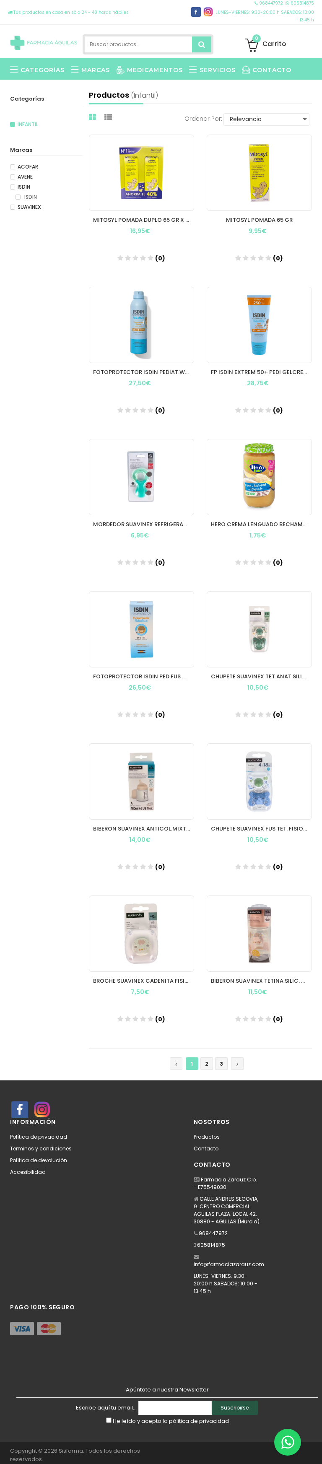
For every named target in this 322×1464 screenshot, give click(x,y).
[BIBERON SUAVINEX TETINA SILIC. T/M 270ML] (259, 933)
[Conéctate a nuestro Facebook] (196, 12)
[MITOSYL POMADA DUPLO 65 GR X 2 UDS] (141, 172)
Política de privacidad (38, 1136)
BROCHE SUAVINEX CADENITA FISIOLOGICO (143, 981)
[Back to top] (313, 1449)
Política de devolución (38, 1160)
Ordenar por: (203, 118)
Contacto (206, 1148)
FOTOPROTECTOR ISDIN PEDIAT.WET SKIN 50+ (143, 372)
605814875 (301, 3)
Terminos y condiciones (41, 1148)
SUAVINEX (29, 207)
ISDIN (24, 186)
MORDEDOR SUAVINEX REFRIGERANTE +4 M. (143, 524)
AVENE (25, 176)
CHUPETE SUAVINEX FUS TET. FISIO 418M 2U (261, 829)
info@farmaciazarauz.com (229, 1264)
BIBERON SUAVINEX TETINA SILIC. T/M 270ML (261, 981)
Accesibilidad (28, 1172)
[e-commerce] (43, 41)
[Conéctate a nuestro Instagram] (208, 12)
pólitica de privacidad (199, 1421)
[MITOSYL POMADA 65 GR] (259, 172)
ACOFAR (28, 166)
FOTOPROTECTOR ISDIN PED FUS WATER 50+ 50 (143, 676)
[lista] (109, 117)
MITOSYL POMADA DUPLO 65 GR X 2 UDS (143, 220)
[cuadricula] (93, 117)
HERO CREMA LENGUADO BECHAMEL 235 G (261, 524)
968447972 (271, 3)
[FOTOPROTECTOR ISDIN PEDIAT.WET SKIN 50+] (141, 325)
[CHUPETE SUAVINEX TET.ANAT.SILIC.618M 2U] (259, 629)
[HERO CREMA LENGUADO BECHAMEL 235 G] (259, 477)
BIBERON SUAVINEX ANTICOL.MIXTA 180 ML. (143, 829)
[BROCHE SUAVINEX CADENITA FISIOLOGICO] (141, 933)
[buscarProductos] (201, 44)
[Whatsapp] (287, 1442)
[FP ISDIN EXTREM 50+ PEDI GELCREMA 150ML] (259, 325)
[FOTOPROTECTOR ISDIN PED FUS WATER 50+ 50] (141, 629)
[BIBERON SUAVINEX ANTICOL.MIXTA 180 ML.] (141, 781)
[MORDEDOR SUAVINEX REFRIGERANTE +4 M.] (141, 477)
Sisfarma (71, 1451)
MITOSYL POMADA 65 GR (259, 220)
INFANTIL (28, 124)
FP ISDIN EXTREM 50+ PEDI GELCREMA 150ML (261, 372)
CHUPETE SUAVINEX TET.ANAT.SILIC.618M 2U (261, 676)
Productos (207, 1136)
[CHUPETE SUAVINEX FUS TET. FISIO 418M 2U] (259, 781)
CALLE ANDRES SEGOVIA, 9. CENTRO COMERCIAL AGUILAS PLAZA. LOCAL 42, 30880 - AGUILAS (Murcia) (227, 1210)
